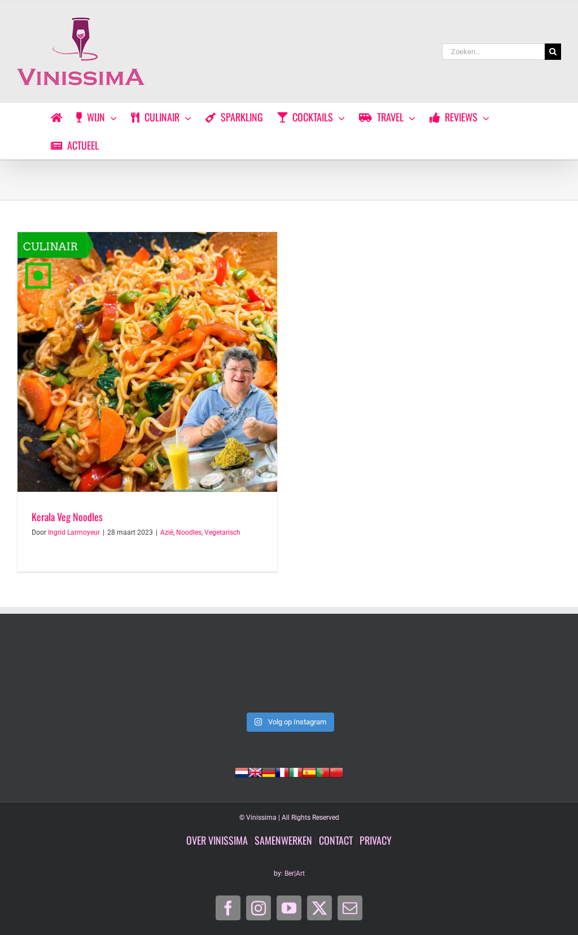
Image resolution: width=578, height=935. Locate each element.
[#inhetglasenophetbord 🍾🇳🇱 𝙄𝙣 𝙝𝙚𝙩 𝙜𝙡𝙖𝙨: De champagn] (399, 674)
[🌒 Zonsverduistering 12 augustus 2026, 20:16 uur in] (509, 674)
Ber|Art (294, 873)
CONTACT (336, 840)
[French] (282, 771)
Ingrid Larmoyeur (74, 532)
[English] (255, 771)
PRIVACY (376, 840)
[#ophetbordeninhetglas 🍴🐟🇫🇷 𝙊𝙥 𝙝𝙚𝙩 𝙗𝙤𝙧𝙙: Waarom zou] (69, 674)
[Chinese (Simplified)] (336, 771)
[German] (268, 771)
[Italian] (296, 771)
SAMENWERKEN (283, 840)
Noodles (189, 532)
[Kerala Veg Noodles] (147, 362)
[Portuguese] (323, 771)
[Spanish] (309, 771)
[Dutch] (241, 771)
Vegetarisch (222, 532)
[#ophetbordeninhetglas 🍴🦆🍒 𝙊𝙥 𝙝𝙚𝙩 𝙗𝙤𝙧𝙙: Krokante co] (289, 674)
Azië (166, 532)
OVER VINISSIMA (217, 840)
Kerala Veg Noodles (67, 516)
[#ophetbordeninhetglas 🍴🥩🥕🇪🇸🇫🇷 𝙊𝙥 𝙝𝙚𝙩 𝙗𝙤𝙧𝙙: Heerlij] (179, 674)
